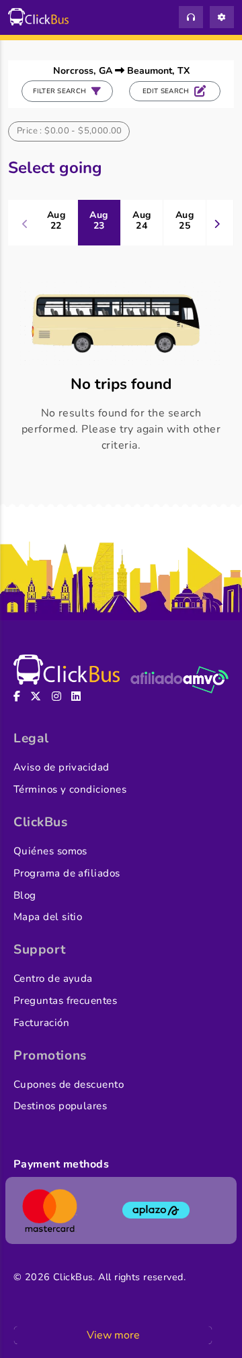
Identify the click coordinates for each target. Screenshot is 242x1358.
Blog (24, 895)
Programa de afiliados (66, 873)
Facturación (41, 1022)
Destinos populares (60, 1106)
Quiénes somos (50, 851)
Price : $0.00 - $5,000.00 (69, 131)
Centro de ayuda (53, 978)
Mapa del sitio (47, 916)
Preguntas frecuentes (65, 1000)
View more (113, 1335)
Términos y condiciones (69, 789)
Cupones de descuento (68, 1084)
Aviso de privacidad (61, 767)
